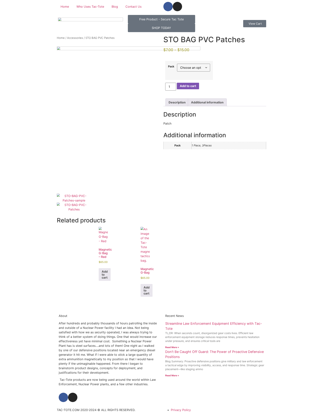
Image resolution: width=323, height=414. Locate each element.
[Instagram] (177, 6)
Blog (115, 6)
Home (65, 6)
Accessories (75, 38)
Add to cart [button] (105, 274)
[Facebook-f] (168, 6)
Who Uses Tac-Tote (90, 6)
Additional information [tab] (207, 102)
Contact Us (133, 6)
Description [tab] (177, 102)
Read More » (172, 347)
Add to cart (188, 86)
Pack (171, 66)
